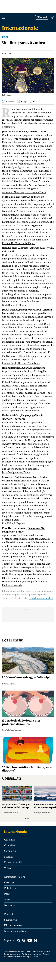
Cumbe (27, 477)
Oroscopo (9, 882)
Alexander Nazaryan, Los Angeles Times (24, 192)
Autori (7, 899)
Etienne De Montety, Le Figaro (18, 243)
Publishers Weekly (12, 585)
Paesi (7, 894)
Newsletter (10, 905)
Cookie (35, 957)
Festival (8, 857)
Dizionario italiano (15, 877)
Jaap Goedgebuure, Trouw (16, 472)
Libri (5, 37)
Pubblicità (10, 888)
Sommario (10, 851)
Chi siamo (9, 840)
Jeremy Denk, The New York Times (21, 363)
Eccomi (32, 132)
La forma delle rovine (41, 248)
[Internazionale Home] (16, 831)
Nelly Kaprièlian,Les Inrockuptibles (21, 411)
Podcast (8, 914)
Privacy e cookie (13, 862)
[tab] (25, 818)
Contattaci (10, 845)
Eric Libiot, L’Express (13, 523)
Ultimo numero (13, 925)
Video (7, 868)
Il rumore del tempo (30, 310)
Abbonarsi (42, 17)
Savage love (10, 920)
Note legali (26, 957)
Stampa (24, 102)
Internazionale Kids (15, 931)
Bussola (25, 197)
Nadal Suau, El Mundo (14, 305)
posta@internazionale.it (41, 598)
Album (25, 368)
